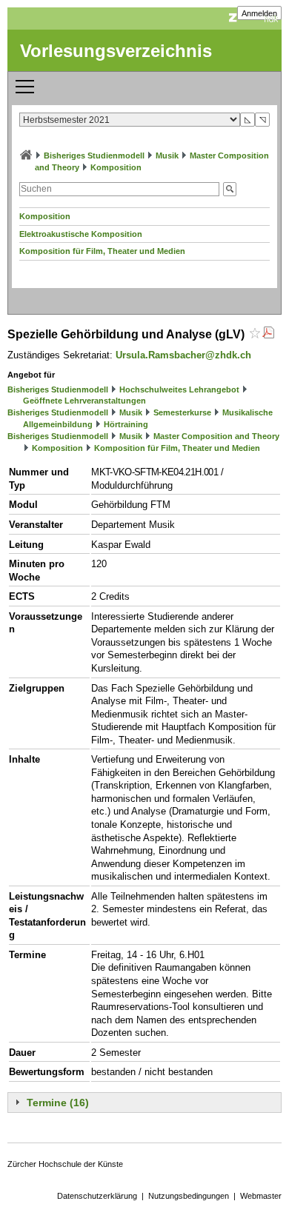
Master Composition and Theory (216, 436)
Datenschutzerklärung (97, 1195)
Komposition (116, 167)
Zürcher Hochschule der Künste (65, 1164)
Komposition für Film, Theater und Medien (102, 251)
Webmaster (261, 1195)
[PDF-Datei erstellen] (268, 334)
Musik (167, 155)
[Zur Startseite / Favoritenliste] (26, 155)
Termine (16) (58, 1102)
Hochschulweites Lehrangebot (179, 389)
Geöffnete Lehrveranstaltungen (84, 400)
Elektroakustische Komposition (80, 234)
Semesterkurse (182, 412)
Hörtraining (126, 424)
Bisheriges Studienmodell (94, 155)
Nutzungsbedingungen (188, 1195)
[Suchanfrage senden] (229, 189)
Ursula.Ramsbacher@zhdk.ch (183, 355)
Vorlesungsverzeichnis (116, 51)
